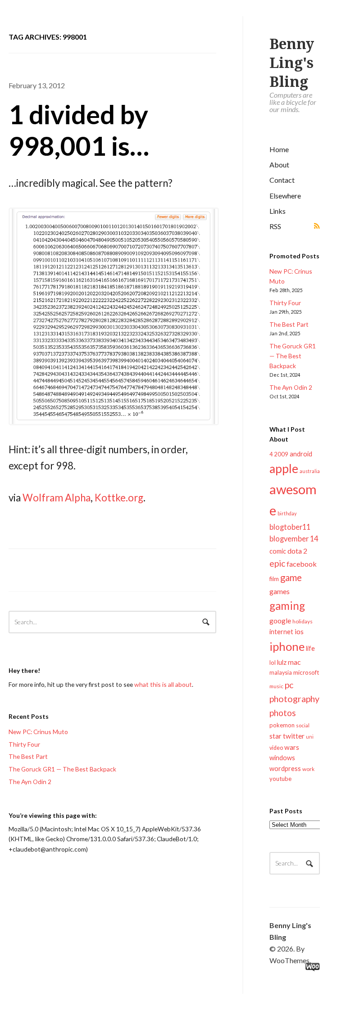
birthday (287, 513)
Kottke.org (119, 497)
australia (310, 471)
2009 (281, 454)
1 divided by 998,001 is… (79, 130)
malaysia (280, 672)
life (310, 648)
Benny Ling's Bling (291, 63)
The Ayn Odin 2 (290, 387)
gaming (287, 605)
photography (294, 699)
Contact (282, 180)
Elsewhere (285, 195)
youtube (280, 778)
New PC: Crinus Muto (38, 731)
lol (272, 662)
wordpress (285, 768)
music (276, 686)
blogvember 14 (293, 538)
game (291, 577)
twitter (294, 735)
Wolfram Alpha (57, 497)
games (279, 591)
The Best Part (289, 324)
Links (277, 211)
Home (279, 149)
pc (289, 685)
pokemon (282, 725)
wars (291, 747)
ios (299, 631)
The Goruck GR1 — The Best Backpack (292, 356)
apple (283, 468)
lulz (282, 662)
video (276, 747)
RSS (275, 226)
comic (277, 551)
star (275, 736)
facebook (302, 563)
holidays (302, 621)
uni (310, 736)
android (301, 454)
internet (281, 632)
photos (282, 713)
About (279, 164)
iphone (287, 646)
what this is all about (163, 684)
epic (277, 563)
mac (294, 662)
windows (282, 758)
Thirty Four (285, 303)
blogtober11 (289, 527)
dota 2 (297, 550)
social (303, 725)
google (280, 620)
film (274, 578)
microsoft (306, 672)
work (308, 769)
